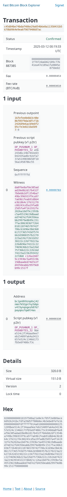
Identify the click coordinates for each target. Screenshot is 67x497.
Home (7, 489)
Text (17, 489)
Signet (59, 5)
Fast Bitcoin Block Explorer (21, 5)
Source (40, 489)
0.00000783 (53, 190)
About (28, 489)
